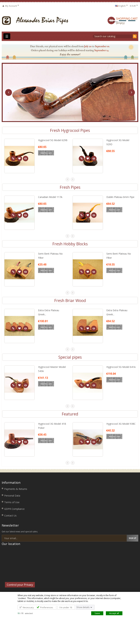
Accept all (114, 613)
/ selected (25, 613)
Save (97, 613)
